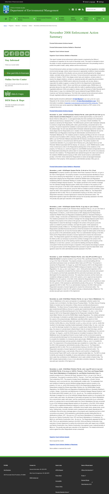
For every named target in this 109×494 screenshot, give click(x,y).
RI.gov (83, 475)
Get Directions (7, 470)
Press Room (59, 475)
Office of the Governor (86, 470)
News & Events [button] (89, 19)
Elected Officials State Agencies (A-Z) (86, 482)
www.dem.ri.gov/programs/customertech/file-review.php (81, 103)
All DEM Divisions (61, 19)
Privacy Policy (59, 486)
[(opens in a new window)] (69, 9)
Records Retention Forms (62, 492)
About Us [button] (13, 19)
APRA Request (59, 470)
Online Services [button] (77, 19)
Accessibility (59, 481)
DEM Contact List (34, 478)
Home (5, 25)
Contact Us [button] (100, 19)
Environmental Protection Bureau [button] (47, 19)
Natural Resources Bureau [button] (27, 19)
